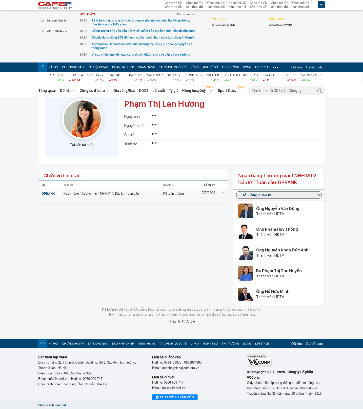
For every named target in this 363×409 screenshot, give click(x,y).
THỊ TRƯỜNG (230, 67)
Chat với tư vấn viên (177, 397)
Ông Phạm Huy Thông (277, 229)
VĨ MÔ (195, 67)
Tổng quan (47, 91)
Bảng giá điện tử (56, 20)
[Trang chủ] (42, 67)
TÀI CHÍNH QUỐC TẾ (173, 67)
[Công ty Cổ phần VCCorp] (259, 365)
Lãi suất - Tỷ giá (165, 91)
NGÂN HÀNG (146, 67)
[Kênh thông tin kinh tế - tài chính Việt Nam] (55, 5)
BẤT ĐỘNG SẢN (98, 67)
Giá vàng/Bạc (124, 91)
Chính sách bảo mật (52, 405)
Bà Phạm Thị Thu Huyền (279, 270)
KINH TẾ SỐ (210, 67)
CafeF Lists (314, 67)
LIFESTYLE (262, 67)
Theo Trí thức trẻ (181, 321)
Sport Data (227, 91)
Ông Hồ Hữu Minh (272, 291)
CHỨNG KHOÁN (73, 67)
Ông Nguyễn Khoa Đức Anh (282, 249)
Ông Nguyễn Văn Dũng (277, 208)
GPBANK (48, 193)
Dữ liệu (296, 67)
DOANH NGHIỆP (123, 67)
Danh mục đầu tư (57, 30)
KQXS (143, 91)
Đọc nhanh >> (186, 14)
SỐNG (247, 67)
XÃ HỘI (53, 67)
